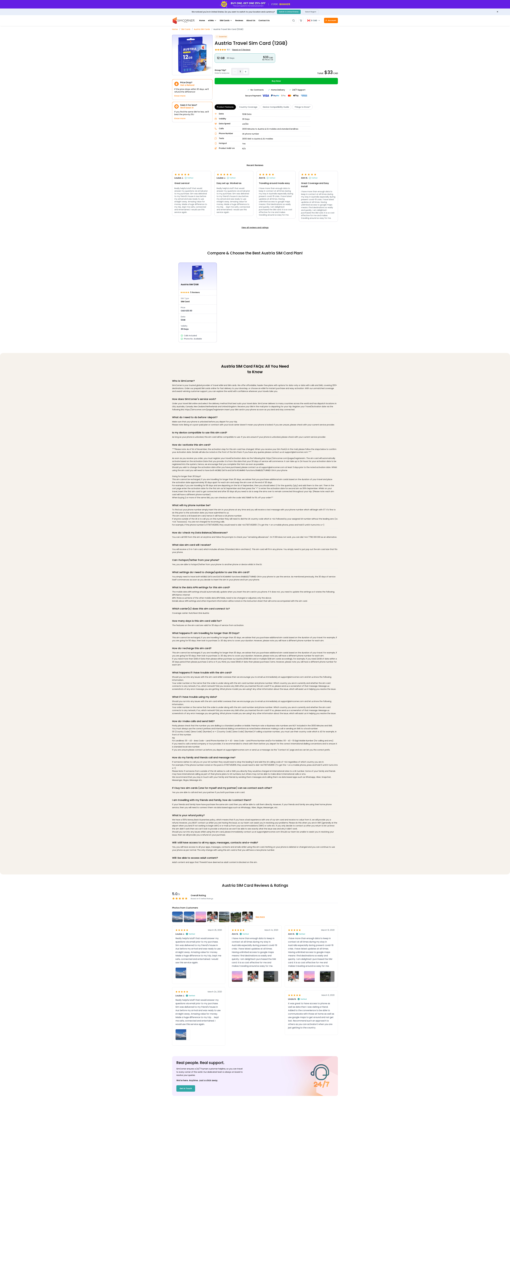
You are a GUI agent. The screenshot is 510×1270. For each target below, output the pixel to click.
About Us (250, 20)
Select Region (310, 12)
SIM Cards (225, 20)
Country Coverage (248, 107)
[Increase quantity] (245, 71)
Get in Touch (186, 1088)
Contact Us (264, 20)
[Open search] (293, 20)
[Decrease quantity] (235, 71)
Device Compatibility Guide (276, 107)
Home (202, 20)
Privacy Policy (440, 1255)
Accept (494, 1261)
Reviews (239, 20)
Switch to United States (289, 12)
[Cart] (301, 20)
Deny (473, 1261)
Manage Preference (444, 1261)
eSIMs (211, 20)
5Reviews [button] (241, 49)
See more (260, 917)
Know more (179, 95)
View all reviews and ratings (255, 227)
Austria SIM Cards (202, 29)
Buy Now (276, 81)
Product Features (225, 107)
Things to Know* (302, 107)
